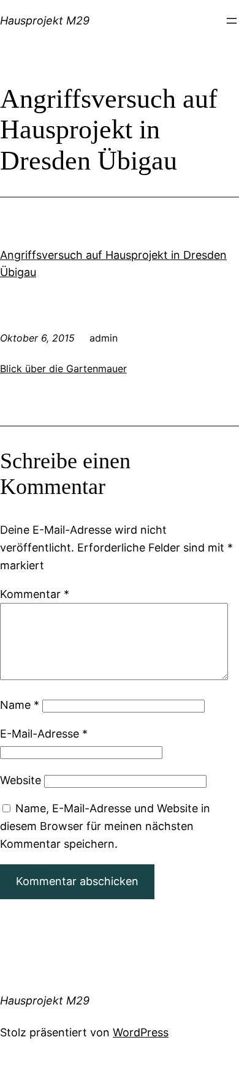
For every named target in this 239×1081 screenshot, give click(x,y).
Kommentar (34, 594)
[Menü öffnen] (231, 20)
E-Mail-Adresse (44, 733)
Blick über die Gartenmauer (63, 368)
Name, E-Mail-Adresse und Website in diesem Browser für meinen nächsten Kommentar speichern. (105, 826)
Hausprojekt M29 (44, 20)
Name (19, 704)
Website (20, 780)
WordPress (141, 1032)
